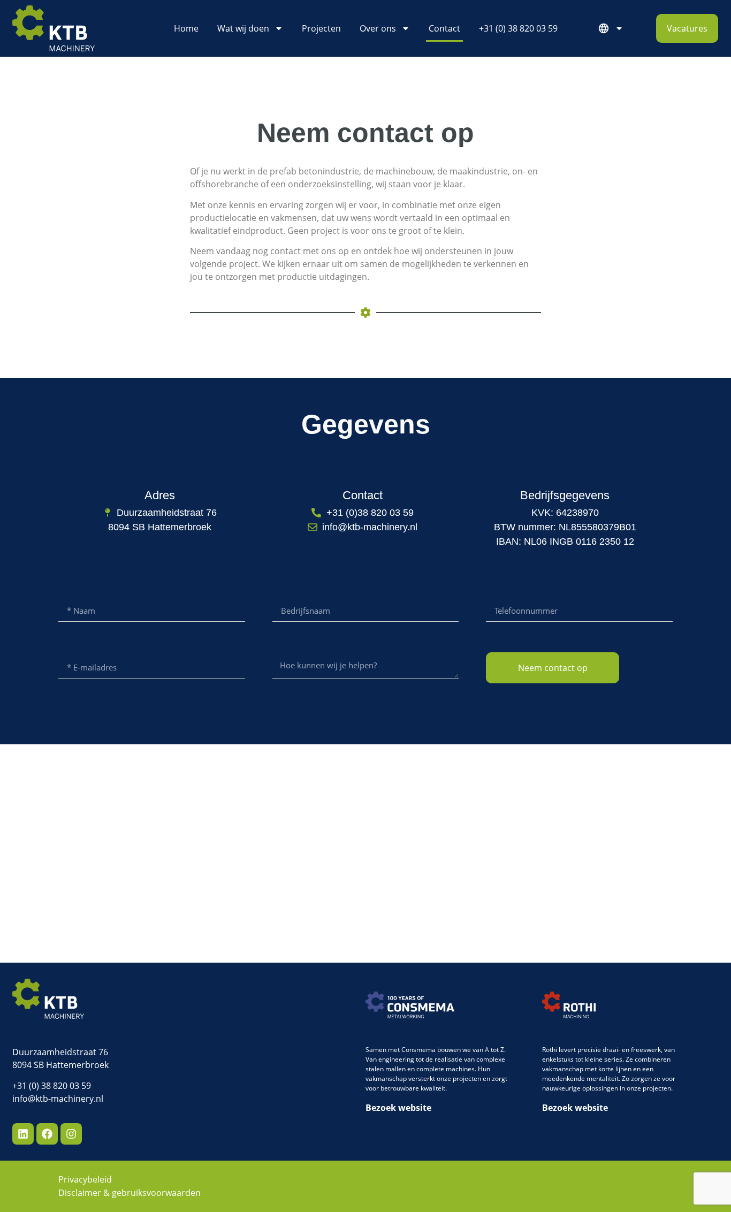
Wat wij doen (243, 28)
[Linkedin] (23, 1134)
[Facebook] (47, 1134)
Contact (444, 28)
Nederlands (613, 28)
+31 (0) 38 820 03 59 (518, 28)
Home (186, 28)
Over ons (378, 28)
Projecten (321, 28)
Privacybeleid (85, 1179)
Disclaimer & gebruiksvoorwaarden (129, 1193)
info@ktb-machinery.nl (57, 1098)
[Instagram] (71, 1134)
